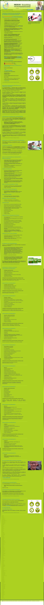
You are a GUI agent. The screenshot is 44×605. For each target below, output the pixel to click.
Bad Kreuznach (4, 522)
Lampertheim (3, 560)
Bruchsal (3, 530)
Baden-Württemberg (4, 520)
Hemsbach (3, 548)
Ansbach (3, 517)
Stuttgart (3, 590)
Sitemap (17, 8)
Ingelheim (3, 554)
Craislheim (3, 533)
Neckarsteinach (4, 573)
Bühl (2, 531)
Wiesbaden (3, 594)
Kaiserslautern (3, 555)
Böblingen (3, 528)
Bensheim (3, 526)
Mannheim (3, 568)
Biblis (2, 527)
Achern (3, 515)
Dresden (3, 536)
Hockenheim (3, 551)
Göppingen (3, 543)
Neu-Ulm (3, 576)
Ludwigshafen (3, 565)
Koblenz (3, 557)
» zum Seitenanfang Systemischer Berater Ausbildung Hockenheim (10, 82)
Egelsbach (3, 537)
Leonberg (3, 563)
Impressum (22, 7)
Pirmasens (3, 582)
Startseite (3, 11)
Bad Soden (3, 523)
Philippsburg (3, 581)
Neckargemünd (4, 572)
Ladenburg (3, 558)
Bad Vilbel (3, 524)
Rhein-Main (3, 585)
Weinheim (3, 593)
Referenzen (29, 9)
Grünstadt (3, 545)
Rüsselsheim (3, 586)
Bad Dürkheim (3, 519)
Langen (3, 562)
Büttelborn (3, 532)
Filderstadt (3, 540)
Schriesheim (3, 587)
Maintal (3, 567)
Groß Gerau (3, 544)
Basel (2, 525)
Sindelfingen (3, 588)
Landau (3, 561)
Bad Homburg (3, 521)
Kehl (2, 556)
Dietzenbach (3, 534)
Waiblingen (3, 592)
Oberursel (3, 578)
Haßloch (3, 546)
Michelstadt (3, 570)
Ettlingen (3, 539)
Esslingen (3, 538)
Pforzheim (3, 580)
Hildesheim (3, 550)
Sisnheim (3, 589)
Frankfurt (3, 541)
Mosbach (3, 571)
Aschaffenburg (3, 518)
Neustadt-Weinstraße (4, 575)
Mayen (3, 569)
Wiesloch (3, 595)
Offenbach (3, 579)
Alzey (2, 516)
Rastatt (3, 583)
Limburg (3, 564)
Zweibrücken (3, 598)
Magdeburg (3, 566)
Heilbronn (3, 547)
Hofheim (3, 552)
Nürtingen (3, 577)
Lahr (2, 559)
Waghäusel (3, 591)
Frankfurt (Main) (4, 542)
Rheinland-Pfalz (4, 584)
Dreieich (3, 535)
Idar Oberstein (3, 553)
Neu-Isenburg (3, 574)
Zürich (2, 597)
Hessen (3, 549)
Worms (3, 596)
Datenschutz (27, 7)
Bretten (3, 529)
